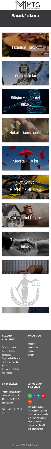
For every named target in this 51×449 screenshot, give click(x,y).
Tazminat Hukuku (9, 347)
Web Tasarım (32, 445)
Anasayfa (32, 344)
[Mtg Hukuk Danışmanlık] (27, 5)
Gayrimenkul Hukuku (11, 358)
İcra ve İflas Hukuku (10, 369)
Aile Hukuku (7, 373)
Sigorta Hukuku (8, 351)
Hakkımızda (33, 347)
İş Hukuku (6, 354)
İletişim (31, 354)
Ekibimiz (31, 351)
